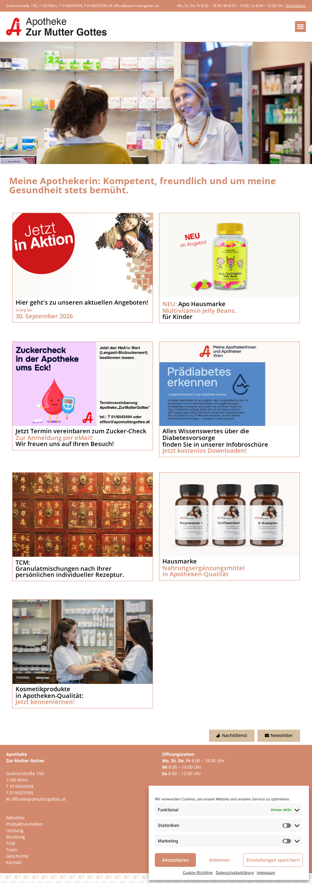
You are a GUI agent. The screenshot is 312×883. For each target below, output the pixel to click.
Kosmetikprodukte (43, 689)
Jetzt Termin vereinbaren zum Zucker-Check (81, 431)
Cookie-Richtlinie (198, 872)
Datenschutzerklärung (235, 872)
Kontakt (14, 862)
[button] (300, 26)
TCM (10, 843)
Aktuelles (15, 817)
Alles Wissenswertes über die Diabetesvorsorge (205, 434)
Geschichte (17, 856)
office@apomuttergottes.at (136, 5)
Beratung (15, 837)
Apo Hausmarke (193, 304)
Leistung (14, 830)
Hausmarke (179, 561)
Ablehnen (219, 860)
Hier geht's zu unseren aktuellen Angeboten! (82, 302)
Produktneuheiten (24, 824)
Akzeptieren (175, 860)
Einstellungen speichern (273, 860)
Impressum (266, 872)
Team (11, 850)
